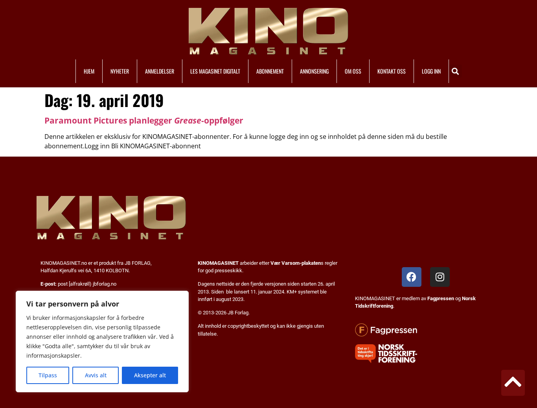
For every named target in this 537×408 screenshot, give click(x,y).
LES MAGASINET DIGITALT (215, 71)
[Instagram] (440, 277)
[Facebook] (411, 277)
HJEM (89, 71)
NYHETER (119, 71)
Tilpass (48, 375)
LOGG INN (431, 71)
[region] (102, 341)
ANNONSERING (314, 71)
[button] (455, 71)
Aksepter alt (150, 375)
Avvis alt (96, 375)
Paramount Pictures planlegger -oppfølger (143, 120)
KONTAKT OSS (391, 71)
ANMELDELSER (159, 71)
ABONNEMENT (270, 71)
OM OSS (353, 71)
